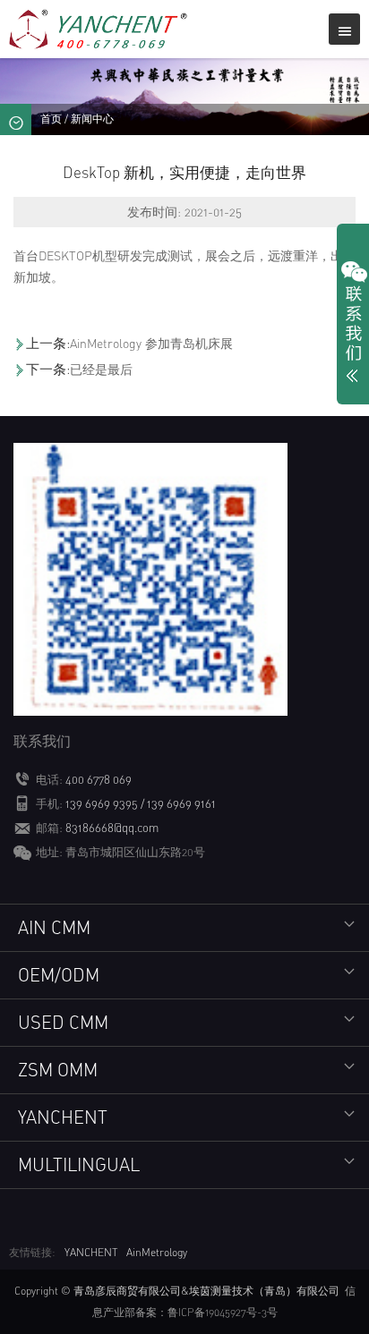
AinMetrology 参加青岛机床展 (151, 343)
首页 (51, 118)
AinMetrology (156, 1252)
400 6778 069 (98, 779)
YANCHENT (90, 1252)
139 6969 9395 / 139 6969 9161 (140, 803)
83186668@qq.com (112, 827)
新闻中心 (92, 118)
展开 (353, 325)
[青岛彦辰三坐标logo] (100, 27)
